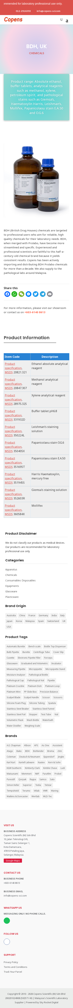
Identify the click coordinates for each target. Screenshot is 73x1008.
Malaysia (30, 621)
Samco (43, 779)
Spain (41, 621)
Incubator (56, 663)
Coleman (11, 756)
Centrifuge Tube (41, 652)
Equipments (12, 586)
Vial (56, 714)
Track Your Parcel (13, 971)
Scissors (58, 697)
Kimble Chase (50, 768)
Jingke (61, 756)
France (32, 615)
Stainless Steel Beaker (18, 708)
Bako (19, 751)
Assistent (57, 745)
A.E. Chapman (14, 745)
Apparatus (11, 569)
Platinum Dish (35, 686)
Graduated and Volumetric (34, 663)
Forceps (48, 657)
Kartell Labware (26, 762)
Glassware (11, 591)
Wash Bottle (33, 720)
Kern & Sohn (54, 762)
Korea (19, 621)
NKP (37, 773)
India (54, 615)
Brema (50, 751)
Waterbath (48, 720)
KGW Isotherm (14, 768)
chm (60, 751)
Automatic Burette (16, 646)
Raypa (33, 779)
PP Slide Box (30, 691)
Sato (52, 779)
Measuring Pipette (16, 669)
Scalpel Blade (13, 697)
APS (36, 745)
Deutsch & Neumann (29, 756)
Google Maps (13, 860)
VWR (45, 790)
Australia (11, 615)
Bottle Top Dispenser (55, 646)
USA (9, 626)
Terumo (26, 790)
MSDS (9, 372)
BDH (27, 751)
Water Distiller (14, 725)
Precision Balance (49, 691)
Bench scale (35, 646)
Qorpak (22, 779)
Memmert (27, 773)
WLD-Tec (47, 796)
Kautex (41, 762)
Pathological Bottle (38, 674)
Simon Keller (13, 785)
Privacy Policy (11, 962)
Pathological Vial (35, 680)
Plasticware (12, 597)
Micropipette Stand (55, 669)
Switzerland (53, 621)
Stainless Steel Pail (16, 714)
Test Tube (46, 714)
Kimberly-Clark (32, 768)
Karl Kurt (11, 762)
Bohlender (38, 751)
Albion (27, 745)
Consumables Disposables (20, 580)
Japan (9, 621)
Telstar (48, 785)
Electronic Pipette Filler (29, 657)
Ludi (63, 768)
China (22, 615)
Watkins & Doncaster (17, 796)
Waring (54, 790)
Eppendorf (49, 756)
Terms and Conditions (15, 967)
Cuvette (10, 657)
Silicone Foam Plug (16, 703)
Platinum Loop (52, 686)
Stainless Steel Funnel (43, 708)
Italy (62, 615)
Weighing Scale (32, 725)
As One (45, 745)
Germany (43, 615)
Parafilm (47, 773)
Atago (10, 751)
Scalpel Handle (31, 697)
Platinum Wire (14, 691)
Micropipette (35, 669)
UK (64, 621)
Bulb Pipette (13, 652)
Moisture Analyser (16, 674)
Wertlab (36, 796)
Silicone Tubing (37, 703)
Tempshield (13, 790)
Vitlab (37, 790)
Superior (27, 785)
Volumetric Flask (15, 720)
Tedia (38, 785)
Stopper (33, 714)
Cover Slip (58, 652)
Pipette (51, 680)
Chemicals (36, 53)
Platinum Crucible (15, 686)
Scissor (46, 697)
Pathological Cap (15, 680)
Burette (26, 652)
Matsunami (12, 773)
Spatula (52, 703)
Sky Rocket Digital (49, 1002)
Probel (58, 773)
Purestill (11, 779)
